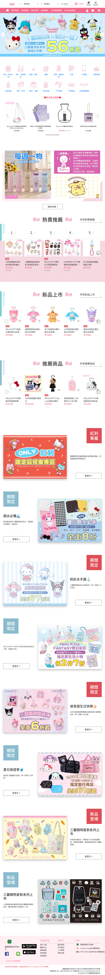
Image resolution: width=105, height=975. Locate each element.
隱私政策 (61, 953)
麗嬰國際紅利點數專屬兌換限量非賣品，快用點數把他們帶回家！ (85, 457)
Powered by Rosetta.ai (52, 135)
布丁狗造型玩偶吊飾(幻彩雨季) (52, 330)
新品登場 (94, 816)
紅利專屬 (94, 436)
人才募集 (61, 950)
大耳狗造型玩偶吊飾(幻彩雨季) (71, 330)
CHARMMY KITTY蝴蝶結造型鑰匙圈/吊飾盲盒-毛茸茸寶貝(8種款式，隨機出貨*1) (72, 263)
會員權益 (43, 955)
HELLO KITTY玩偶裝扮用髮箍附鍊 (13, 399)
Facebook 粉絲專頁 (13, 961)
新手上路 (43, 944)
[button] (98, 252)
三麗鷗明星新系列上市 (85, 831)
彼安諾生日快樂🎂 (83, 706)
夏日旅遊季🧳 (13, 769)
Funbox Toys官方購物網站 (90, 948)
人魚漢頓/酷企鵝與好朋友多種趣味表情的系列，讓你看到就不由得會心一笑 (18, 905)
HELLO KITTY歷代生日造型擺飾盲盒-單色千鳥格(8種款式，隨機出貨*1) (52, 263)
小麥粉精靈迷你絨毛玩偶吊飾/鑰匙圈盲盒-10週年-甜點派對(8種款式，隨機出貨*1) (13, 263)
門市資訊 (61, 947)
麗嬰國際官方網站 (87, 944)
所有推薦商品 (87, 363)
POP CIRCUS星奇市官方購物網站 (92, 951)
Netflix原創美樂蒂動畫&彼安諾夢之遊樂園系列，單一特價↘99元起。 (85, 713)
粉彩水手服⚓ (80, 579)
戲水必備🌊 (12, 515)
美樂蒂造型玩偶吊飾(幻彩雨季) (32, 330)
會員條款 (43, 953)
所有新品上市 (87, 294)
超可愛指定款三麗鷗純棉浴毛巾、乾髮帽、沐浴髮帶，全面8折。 (18, 522)
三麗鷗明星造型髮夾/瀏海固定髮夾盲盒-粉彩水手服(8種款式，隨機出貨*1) (32, 263)
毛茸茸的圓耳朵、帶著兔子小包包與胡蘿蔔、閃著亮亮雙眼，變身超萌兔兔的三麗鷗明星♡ (85, 842)
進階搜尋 (81, 4)
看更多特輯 (52, 206)
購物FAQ (43, 947)
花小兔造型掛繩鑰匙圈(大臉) (90, 263)
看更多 (88, 475)
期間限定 (11, 499)
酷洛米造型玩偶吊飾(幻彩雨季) (91, 330)
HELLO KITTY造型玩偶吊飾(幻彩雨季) (13, 332)
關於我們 (61, 944)
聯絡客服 (43, 950)
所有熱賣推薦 (87, 219)
